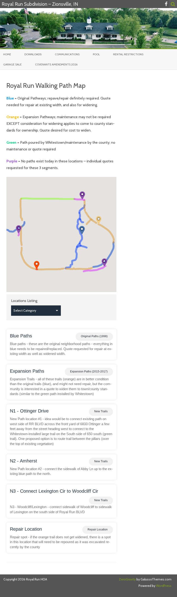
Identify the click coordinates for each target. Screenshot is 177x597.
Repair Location (26, 529)
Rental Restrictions (128, 54)
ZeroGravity (127, 579)
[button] (36, 265)
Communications (67, 54)
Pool (96, 54)
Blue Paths (21, 335)
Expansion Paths (27, 371)
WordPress (163, 586)
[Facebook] (166, 4)
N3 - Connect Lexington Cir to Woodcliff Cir (54, 491)
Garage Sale (12, 64)
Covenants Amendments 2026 (56, 64)
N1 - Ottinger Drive (29, 410)
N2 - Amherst (23, 460)
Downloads (32, 54)
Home (7, 54)
